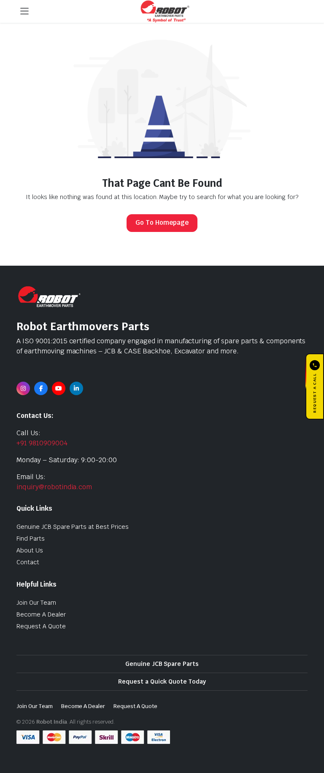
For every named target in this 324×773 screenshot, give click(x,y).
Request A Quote (41, 626)
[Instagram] (23, 388)
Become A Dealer (41, 614)
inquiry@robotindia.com (54, 486)
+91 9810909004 (42, 443)
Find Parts (30, 538)
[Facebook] (41, 388)
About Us (29, 550)
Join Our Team (36, 602)
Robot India (52, 721)
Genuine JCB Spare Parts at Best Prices (72, 527)
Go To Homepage (162, 222)
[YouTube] (58, 388)
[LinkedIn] (76, 388)
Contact (27, 562)
